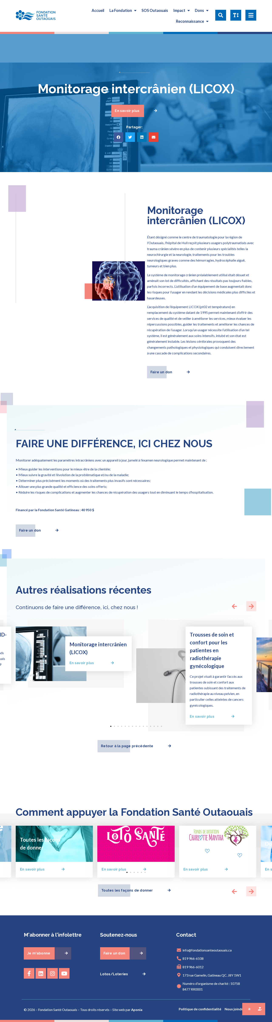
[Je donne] (259, 1009)
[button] (220, 16)
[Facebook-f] (29, 973)
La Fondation (120, 10)
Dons (199, 10)
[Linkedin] (40, 973)
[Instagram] (52, 973)
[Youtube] (64, 973)
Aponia (136, 1010)
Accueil (98, 10)
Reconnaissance (190, 21)
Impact (179, 10)
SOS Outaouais (155, 10)
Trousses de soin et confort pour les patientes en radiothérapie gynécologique (212, 650)
